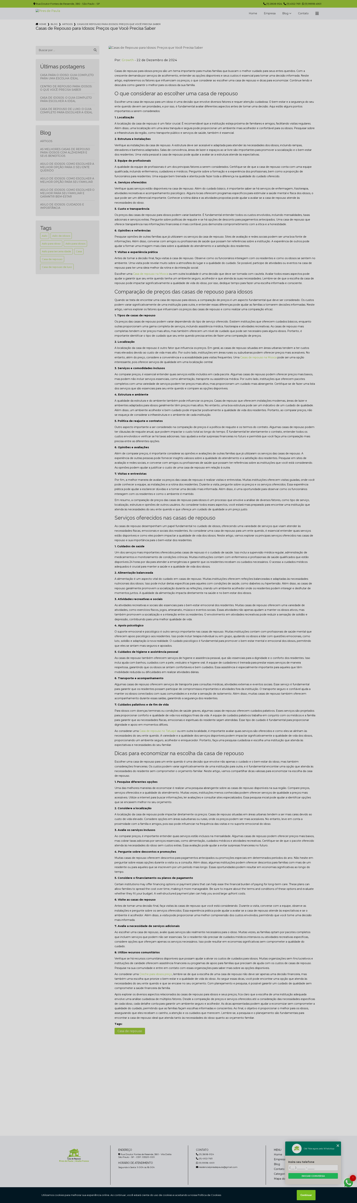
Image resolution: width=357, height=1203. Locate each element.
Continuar (306, 1195)
